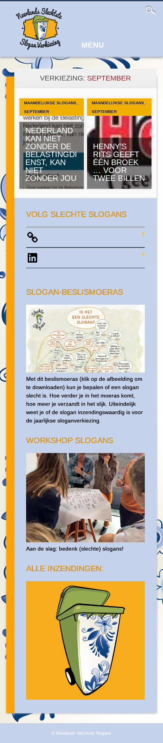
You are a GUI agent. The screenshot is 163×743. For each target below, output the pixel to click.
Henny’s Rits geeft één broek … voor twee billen (119, 162)
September (36, 111)
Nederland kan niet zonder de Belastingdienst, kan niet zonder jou (51, 154)
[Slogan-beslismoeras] (85, 370)
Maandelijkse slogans (50, 103)
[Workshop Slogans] (85, 540)
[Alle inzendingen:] (85, 698)
